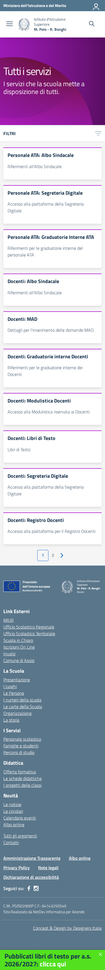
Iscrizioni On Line (19, 647)
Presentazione (16, 679)
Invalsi (9, 653)
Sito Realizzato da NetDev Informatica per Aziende (44, 912)
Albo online (13, 824)
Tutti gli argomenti (20, 835)
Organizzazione (17, 713)
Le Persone (13, 693)
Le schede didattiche (22, 778)
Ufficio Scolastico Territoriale (29, 633)
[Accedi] (96, 5)
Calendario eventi (19, 817)
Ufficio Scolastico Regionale (28, 626)
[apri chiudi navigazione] (9, 24)
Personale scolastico (22, 739)
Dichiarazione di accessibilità (31, 877)
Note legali (48, 867)
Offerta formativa (19, 771)
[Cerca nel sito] (91, 24)
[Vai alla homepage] (24, 24)
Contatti (11, 842)
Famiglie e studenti (20, 745)
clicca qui (53, 964)
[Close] (100, 954)
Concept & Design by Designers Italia (67, 928)
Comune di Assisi (18, 660)
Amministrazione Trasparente (31, 858)
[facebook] (28, 888)
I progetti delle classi (22, 785)
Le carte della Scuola (22, 706)
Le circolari (13, 811)
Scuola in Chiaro (18, 640)
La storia (11, 720)
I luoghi (10, 686)
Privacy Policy (16, 867)
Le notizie (12, 804)
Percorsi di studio (18, 752)
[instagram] (36, 888)
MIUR (8, 620)
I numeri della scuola (22, 699)
